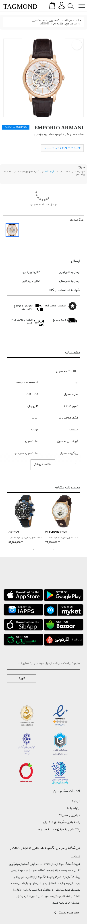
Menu (79, 2)
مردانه (68, 20)
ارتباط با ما (73, 808)
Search (70, 2)
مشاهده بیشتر (42, 464)
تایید (22, 678)
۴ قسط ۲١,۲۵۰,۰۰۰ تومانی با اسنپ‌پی (62, 148)
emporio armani (59, 127)
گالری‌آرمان (32, 406)
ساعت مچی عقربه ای (65, 24)
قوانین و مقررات (69, 815)
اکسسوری (54, 20)
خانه (78, 20)
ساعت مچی (38, 20)
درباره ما (74, 801)
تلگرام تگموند (49, 172)
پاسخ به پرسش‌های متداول (61, 822)
